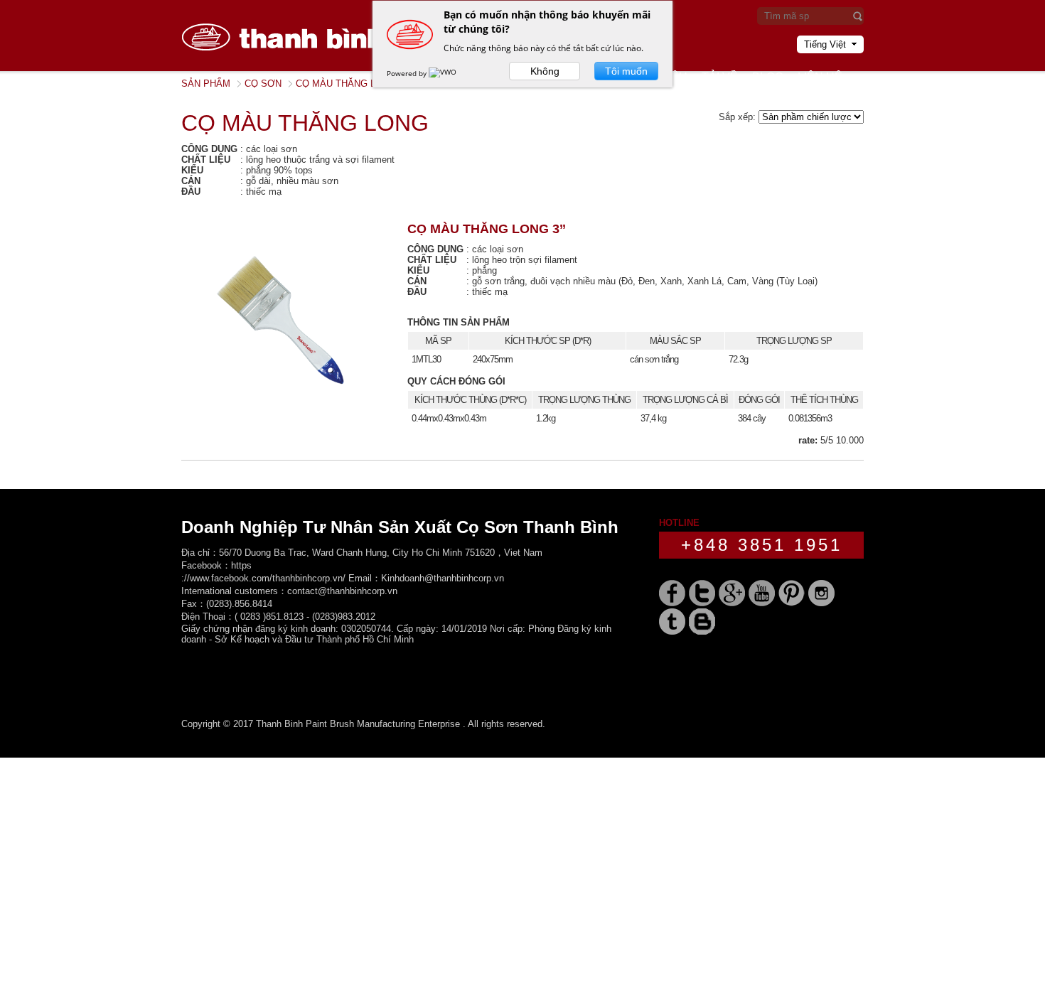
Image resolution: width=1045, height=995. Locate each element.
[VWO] (444, 73)
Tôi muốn (626, 71)
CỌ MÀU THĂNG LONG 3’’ (486, 229)
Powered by (408, 73)
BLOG (767, 77)
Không (544, 71)
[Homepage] (288, 68)
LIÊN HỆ (820, 77)
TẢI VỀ (720, 77)
